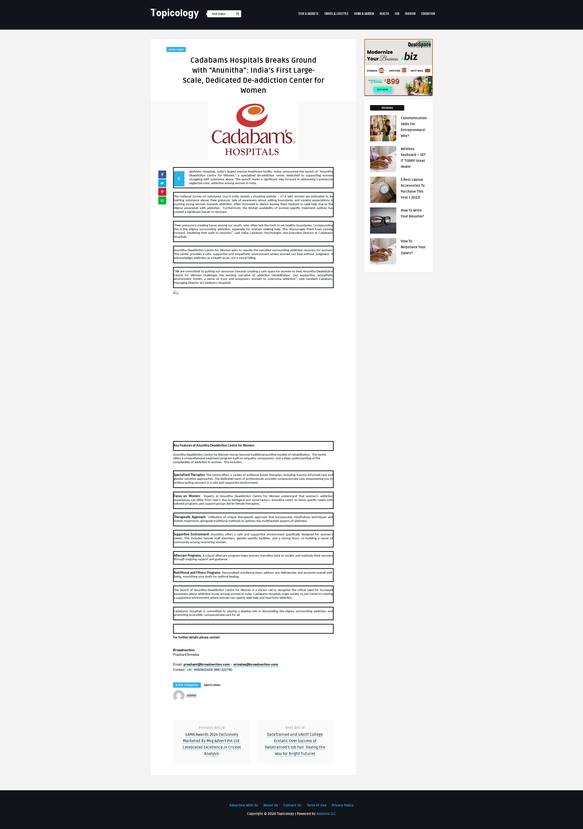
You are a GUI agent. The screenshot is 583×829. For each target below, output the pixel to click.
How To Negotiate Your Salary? (413, 247)
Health (384, 13)
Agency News (176, 49)
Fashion (410, 13)
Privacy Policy (343, 805)
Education (428, 13)
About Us (270, 805)
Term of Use (316, 805)
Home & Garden (364, 13)
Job (397, 13)
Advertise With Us (244, 805)
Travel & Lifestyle (336, 13)
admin (191, 695)
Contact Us (292, 805)
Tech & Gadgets (308, 13)
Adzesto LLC (326, 814)
